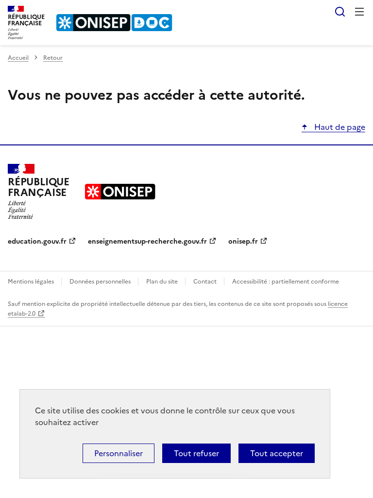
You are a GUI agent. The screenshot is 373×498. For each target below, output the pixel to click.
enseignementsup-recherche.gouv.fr (147, 241)
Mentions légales (31, 281)
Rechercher (340, 11)
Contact (205, 281)
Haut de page (338, 127)
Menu (359, 11)
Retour (53, 57)
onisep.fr (243, 241)
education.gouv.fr (37, 241)
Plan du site (162, 281)
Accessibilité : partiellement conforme (285, 281)
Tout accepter (276, 453)
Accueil (18, 57)
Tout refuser (196, 453)
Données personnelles (100, 281)
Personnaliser (118, 453)
